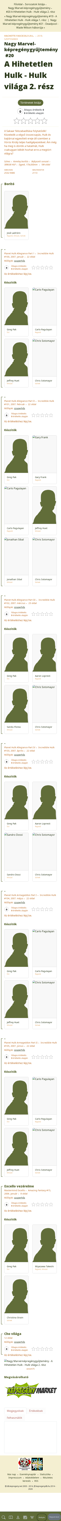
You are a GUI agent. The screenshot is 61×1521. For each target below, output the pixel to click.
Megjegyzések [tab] (15, 1411)
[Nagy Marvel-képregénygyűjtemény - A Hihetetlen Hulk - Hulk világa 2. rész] (30, 1363)
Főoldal (18, 4)
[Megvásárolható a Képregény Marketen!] (30, 1390)
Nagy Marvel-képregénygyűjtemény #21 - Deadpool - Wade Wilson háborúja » (30, 23)
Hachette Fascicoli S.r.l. (19, 35)
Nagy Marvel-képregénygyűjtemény (29, 8)
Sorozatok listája (35, 4)
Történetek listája (30, 102)
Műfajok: (8, 260)
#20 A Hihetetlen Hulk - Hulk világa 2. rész (30, 11)
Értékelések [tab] (36, 1411)
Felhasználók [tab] (14, 1417)
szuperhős (19, 260)
